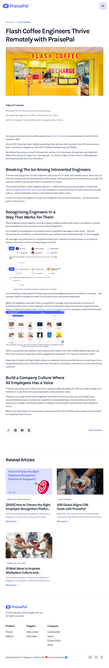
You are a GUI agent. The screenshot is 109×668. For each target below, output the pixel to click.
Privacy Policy (54, 640)
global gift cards (34, 309)
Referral (9, 636)
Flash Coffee (58, 136)
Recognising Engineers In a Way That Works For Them (32, 115)
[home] (15, 6)
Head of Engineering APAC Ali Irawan (24, 189)
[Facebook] (101, 657)
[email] (96, 657)
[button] (103, 6)
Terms (50, 644)
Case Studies (24, 22)
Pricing (9, 631)
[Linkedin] (90, 657)
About (50, 636)
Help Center (32, 631)
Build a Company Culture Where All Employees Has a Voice (34, 119)
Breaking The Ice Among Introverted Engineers (28, 110)
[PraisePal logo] (54, 607)
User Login (32, 636)
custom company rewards (57, 309)
